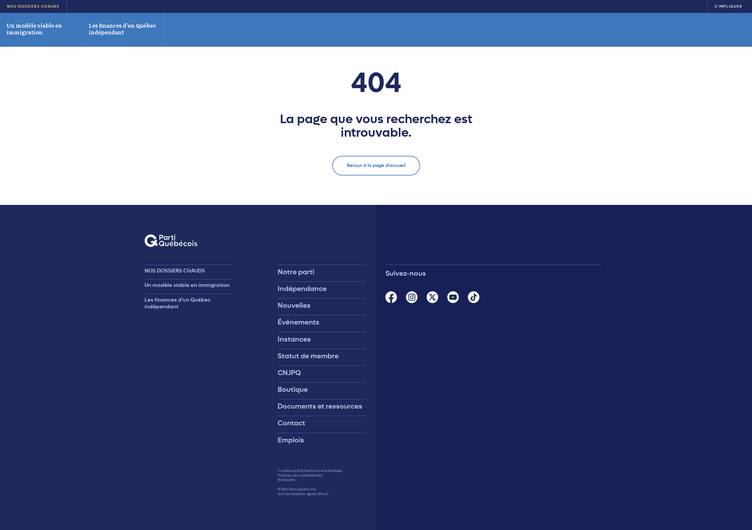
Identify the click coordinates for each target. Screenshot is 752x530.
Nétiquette (286, 479)
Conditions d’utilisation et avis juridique (310, 470)
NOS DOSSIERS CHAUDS (33, 6)
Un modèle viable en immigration (34, 28)
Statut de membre (308, 356)
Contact (291, 423)
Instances (294, 339)
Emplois (291, 440)
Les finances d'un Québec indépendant (122, 28)
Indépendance (302, 289)
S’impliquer (728, 6)
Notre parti (296, 272)
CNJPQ (289, 373)
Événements (298, 322)
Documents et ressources (320, 406)
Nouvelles (294, 305)
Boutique (293, 389)
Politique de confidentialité (300, 475)
